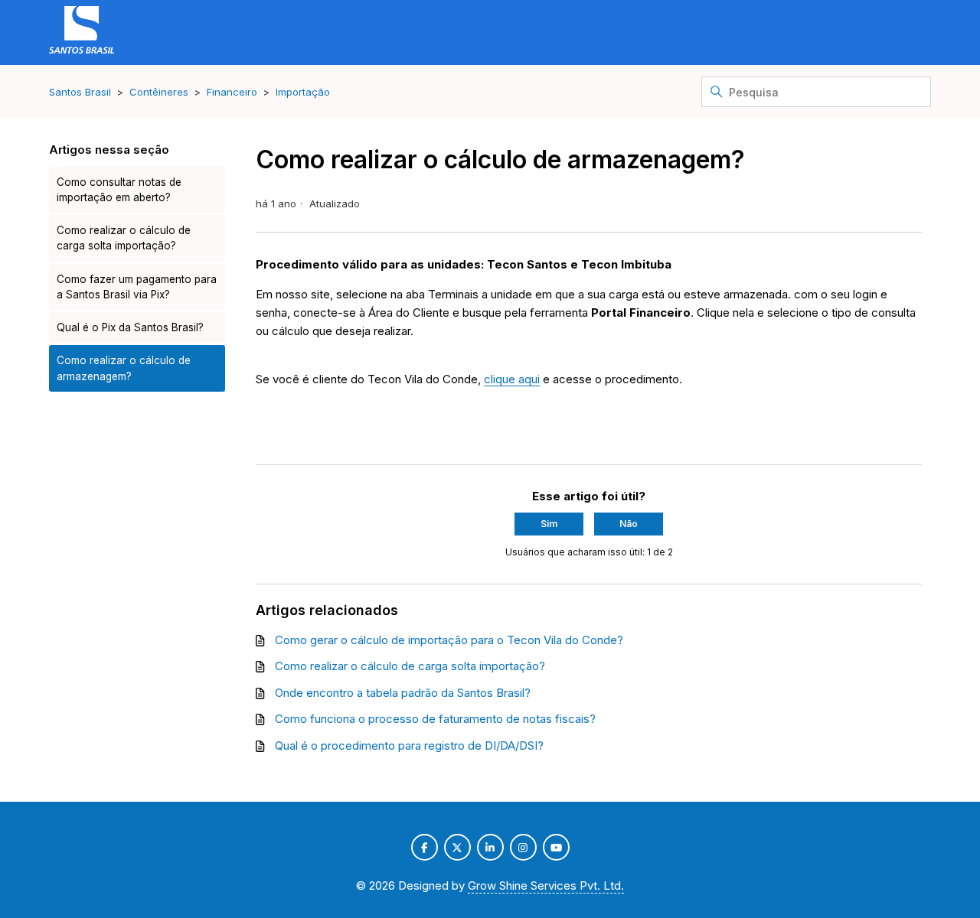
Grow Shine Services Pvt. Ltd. (546, 885)
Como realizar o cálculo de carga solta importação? (124, 238)
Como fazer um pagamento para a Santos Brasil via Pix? (137, 287)
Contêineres (158, 92)
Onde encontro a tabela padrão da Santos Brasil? (403, 692)
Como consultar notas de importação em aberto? (119, 189)
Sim (549, 523)
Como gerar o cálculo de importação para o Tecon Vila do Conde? (449, 640)
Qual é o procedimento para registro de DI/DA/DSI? (409, 745)
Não (628, 523)
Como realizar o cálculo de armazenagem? (124, 368)
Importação (303, 92)
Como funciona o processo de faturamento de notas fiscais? (435, 718)
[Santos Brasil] (81, 32)
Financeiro (232, 92)
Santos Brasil (80, 92)
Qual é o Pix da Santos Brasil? (130, 327)
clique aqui (512, 379)
